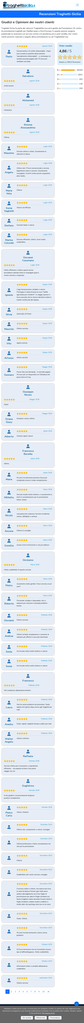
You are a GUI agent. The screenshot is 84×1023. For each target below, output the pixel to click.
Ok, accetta (27, 1018)
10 (43, 991)
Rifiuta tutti (40, 1018)
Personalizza (55, 1018)
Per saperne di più (48, 1013)
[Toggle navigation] (77, 5)
